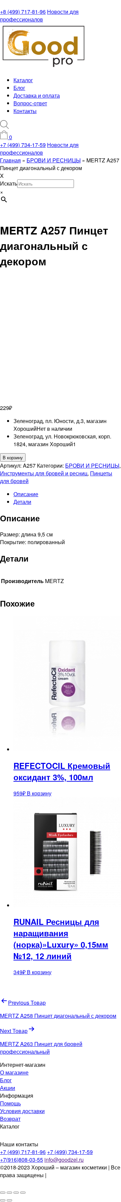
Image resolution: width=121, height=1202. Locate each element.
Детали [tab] (22, 502)
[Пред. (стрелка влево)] (2, 1200)
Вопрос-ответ (30, 103)
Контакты (25, 111)
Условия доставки (22, 1111)
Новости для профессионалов (39, 15)
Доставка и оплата (36, 95)
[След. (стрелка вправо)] (9, 1200)
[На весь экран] (9, 1193)
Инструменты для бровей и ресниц (43, 473)
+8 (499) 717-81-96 (23, 11)
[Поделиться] (16, 1193)
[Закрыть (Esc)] (23, 1193)
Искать (8, 183)
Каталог (23, 80)
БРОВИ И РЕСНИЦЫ (92, 465)
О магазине (14, 1072)
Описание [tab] (25, 494)
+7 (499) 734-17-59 (23, 145)
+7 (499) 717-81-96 (23, 1152)
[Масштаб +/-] (2, 1193)
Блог (19, 88)
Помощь (10, 1103)
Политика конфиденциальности (36, 1179)
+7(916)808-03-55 (21, 1159)
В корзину (13, 457)
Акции (7, 1088)
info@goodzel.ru (64, 1159)
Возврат (10, 1118)
